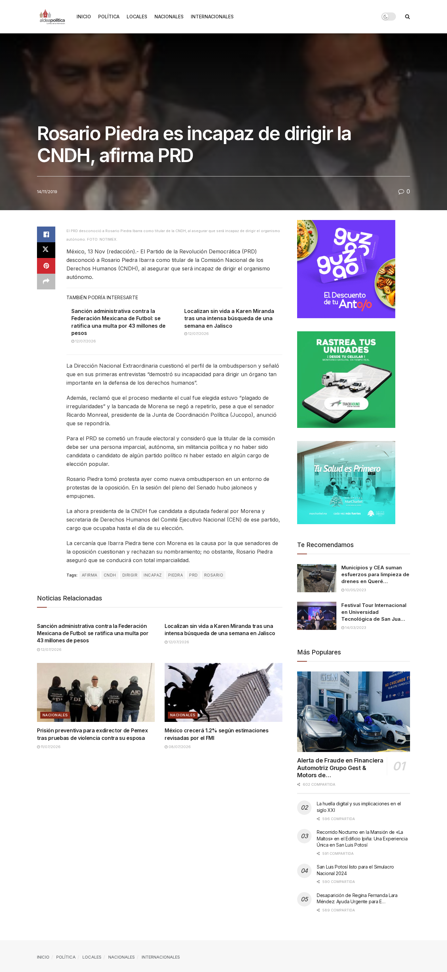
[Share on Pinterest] (46, 266)
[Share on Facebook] (46, 234)
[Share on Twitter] (46, 250)
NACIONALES (169, 16)
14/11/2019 (47, 191)
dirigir (129, 575)
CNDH (110, 575)
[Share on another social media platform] (46, 281)
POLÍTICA (108, 16)
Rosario (213, 575)
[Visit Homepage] (52, 17)
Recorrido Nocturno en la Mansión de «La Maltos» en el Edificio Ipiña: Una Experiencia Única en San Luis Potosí (362, 838)
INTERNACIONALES (212, 16)
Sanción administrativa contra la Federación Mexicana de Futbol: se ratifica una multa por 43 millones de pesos (93, 633)
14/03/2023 (355, 627)
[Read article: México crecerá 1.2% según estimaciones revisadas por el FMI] (223, 692)
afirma (90, 575)
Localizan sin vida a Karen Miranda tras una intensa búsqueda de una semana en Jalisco (229, 318)
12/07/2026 (85, 341)
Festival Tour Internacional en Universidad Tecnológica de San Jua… (373, 612)
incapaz (153, 575)
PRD (193, 575)
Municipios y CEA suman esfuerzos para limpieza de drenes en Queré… (375, 574)
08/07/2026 (179, 746)
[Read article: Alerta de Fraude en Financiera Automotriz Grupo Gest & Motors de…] (353, 711)
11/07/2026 (50, 746)
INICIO (84, 16)
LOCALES (137, 16)
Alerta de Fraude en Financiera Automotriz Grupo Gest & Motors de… (340, 768)
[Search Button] (407, 16)
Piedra (175, 575)
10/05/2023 (355, 590)
